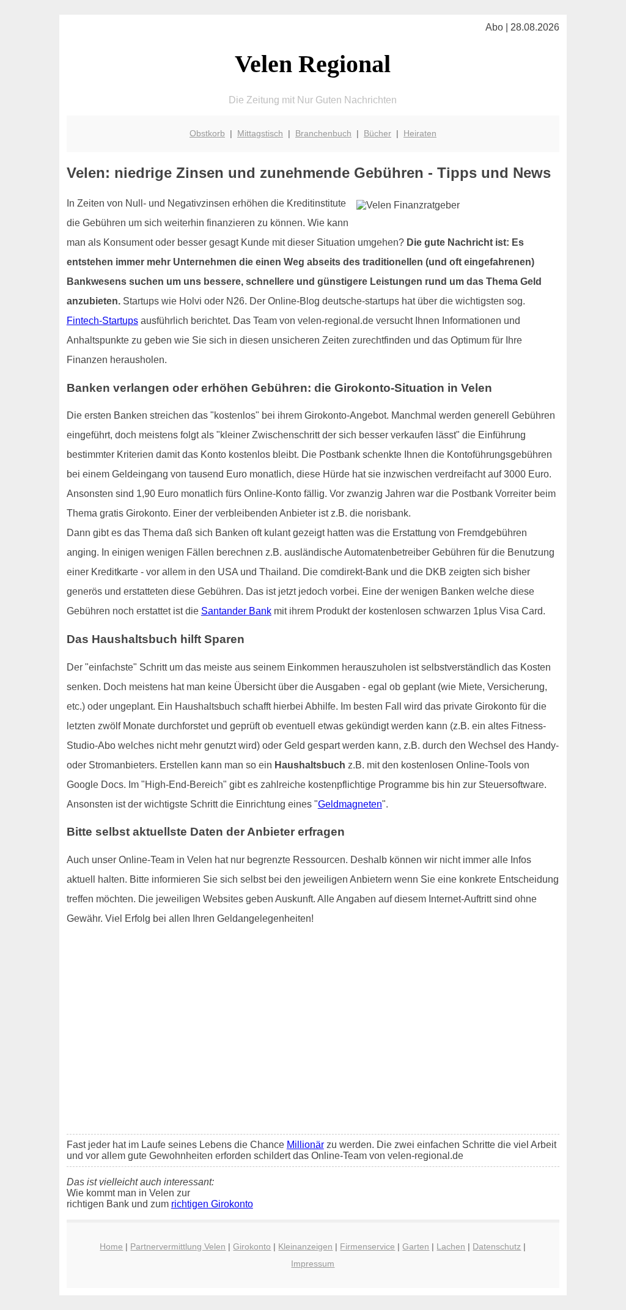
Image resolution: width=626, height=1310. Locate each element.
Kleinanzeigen (305, 1246)
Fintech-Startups (102, 320)
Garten (415, 1246)
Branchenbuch (323, 133)
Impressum (312, 1263)
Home (111, 1246)
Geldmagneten (350, 804)
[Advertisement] (313, 1033)
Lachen (450, 1246)
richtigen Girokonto (212, 1204)
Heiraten (419, 133)
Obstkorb (207, 133)
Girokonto (252, 1246)
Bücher (377, 133)
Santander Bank (236, 611)
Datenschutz (497, 1246)
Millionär (305, 1144)
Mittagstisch (260, 133)
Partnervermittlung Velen (178, 1246)
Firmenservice (367, 1246)
